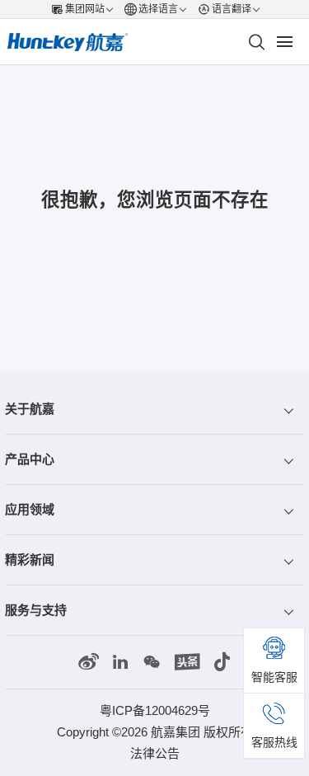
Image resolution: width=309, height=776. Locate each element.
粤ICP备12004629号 (155, 710)
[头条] (187, 662)
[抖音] (222, 662)
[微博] (88, 662)
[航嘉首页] (67, 42)
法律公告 (155, 753)
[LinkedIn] (120, 662)
